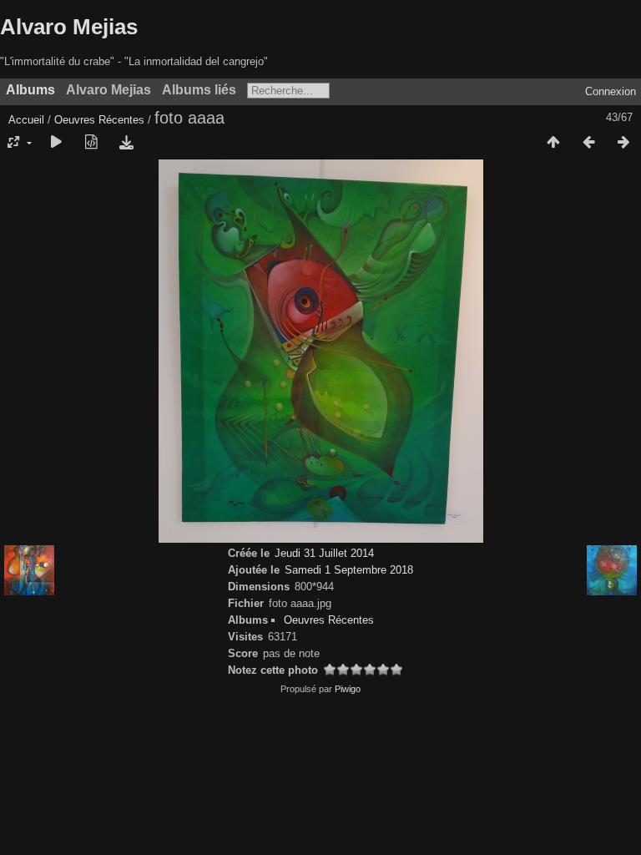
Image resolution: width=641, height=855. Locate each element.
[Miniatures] (553, 142)
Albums (30, 90)
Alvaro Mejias (69, 26)
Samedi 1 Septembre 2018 (349, 570)
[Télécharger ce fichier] (126, 142)
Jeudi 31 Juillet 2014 (324, 553)
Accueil (26, 120)
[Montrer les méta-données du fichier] (91, 142)
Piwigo (348, 689)
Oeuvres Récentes (99, 120)
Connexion (610, 91)
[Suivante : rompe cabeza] (623, 142)
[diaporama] (55, 142)
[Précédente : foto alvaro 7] (588, 142)
